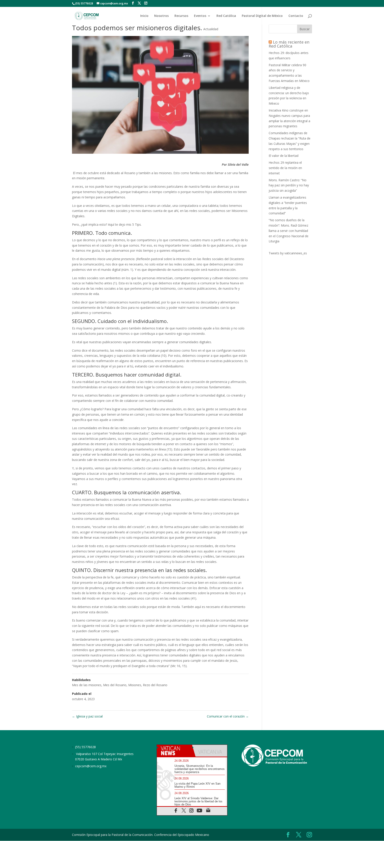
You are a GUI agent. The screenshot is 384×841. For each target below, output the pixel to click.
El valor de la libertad (283, 155)
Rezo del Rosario (155, 685)
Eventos (200, 16)
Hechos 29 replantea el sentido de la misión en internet (285, 167)
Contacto (295, 16)
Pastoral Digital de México (262, 16)
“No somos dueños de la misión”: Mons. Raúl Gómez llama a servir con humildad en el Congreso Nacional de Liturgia (288, 230)
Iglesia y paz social (87, 716)
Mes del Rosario (114, 685)
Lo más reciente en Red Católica (289, 44)
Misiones (134, 685)
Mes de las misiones (86, 685)
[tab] (174, 751)
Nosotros (161, 16)
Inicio (144, 16)
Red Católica (226, 16)
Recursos (181, 16)
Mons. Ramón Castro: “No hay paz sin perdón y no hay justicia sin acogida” (289, 185)
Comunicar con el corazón (228, 716)
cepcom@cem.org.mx (90, 766)
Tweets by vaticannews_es (288, 253)
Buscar (305, 29)
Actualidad (210, 29)
